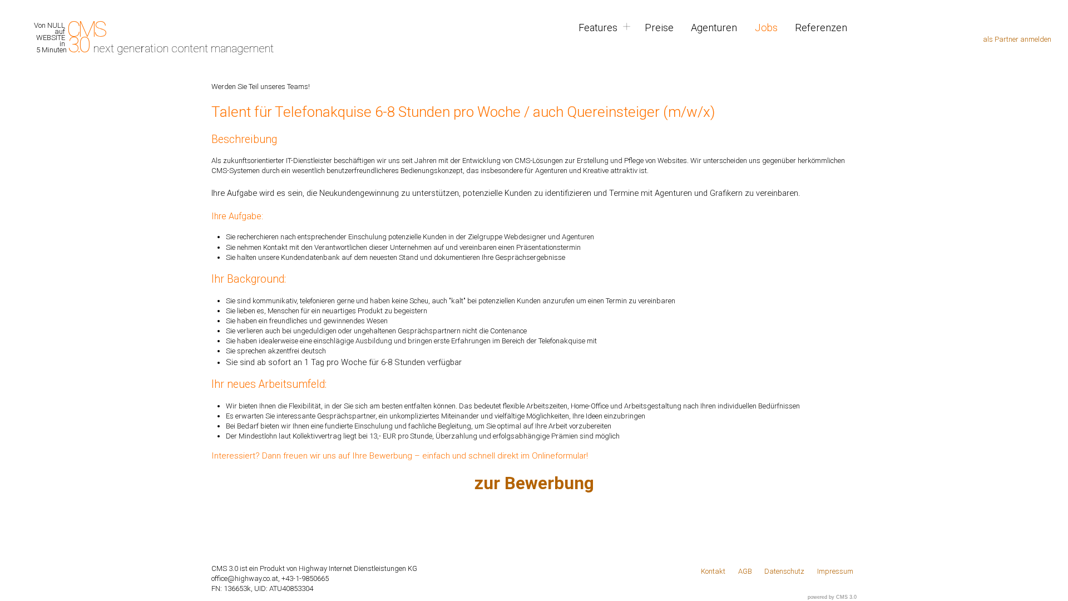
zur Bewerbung (534, 483)
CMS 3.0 (77, 37)
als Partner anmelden (1017, 39)
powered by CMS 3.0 (832, 597)
